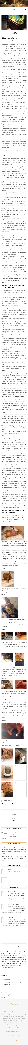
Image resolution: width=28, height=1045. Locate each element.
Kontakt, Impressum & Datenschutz (14, 1031)
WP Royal (18, 1035)
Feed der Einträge (5, 994)
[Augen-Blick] (14, 1005)
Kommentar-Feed (5, 996)
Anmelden (4, 992)
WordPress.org (5, 997)
